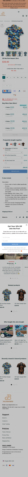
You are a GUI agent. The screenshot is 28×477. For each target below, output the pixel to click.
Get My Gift (15, 244)
